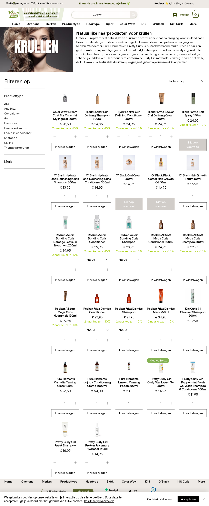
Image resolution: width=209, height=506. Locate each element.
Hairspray (10, 123)
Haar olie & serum (15, 128)
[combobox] (186, 81)
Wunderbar (94, 46)
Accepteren (188, 499)
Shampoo (10, 138)
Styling (8, 143)
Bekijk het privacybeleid (99, 501)
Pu (105, 46)
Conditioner (12, 113)
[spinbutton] (65, 136)
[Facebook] (130, 492)
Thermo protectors (17, 147)
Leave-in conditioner (17, 133)
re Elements (115, 46)
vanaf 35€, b (31, 3)
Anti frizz (10, 108)
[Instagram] (135, 492)
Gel (6, 118)
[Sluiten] (204, 499)
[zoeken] (133, 14)
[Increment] (75, 136)
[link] (195, 14)
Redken (81, 46)
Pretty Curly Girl (137, 46)
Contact (189, 3)
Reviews (160, 3)
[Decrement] (54, 136)
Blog (179, 3)
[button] (50, 24)
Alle (6, 104)
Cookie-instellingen (159, 499)
